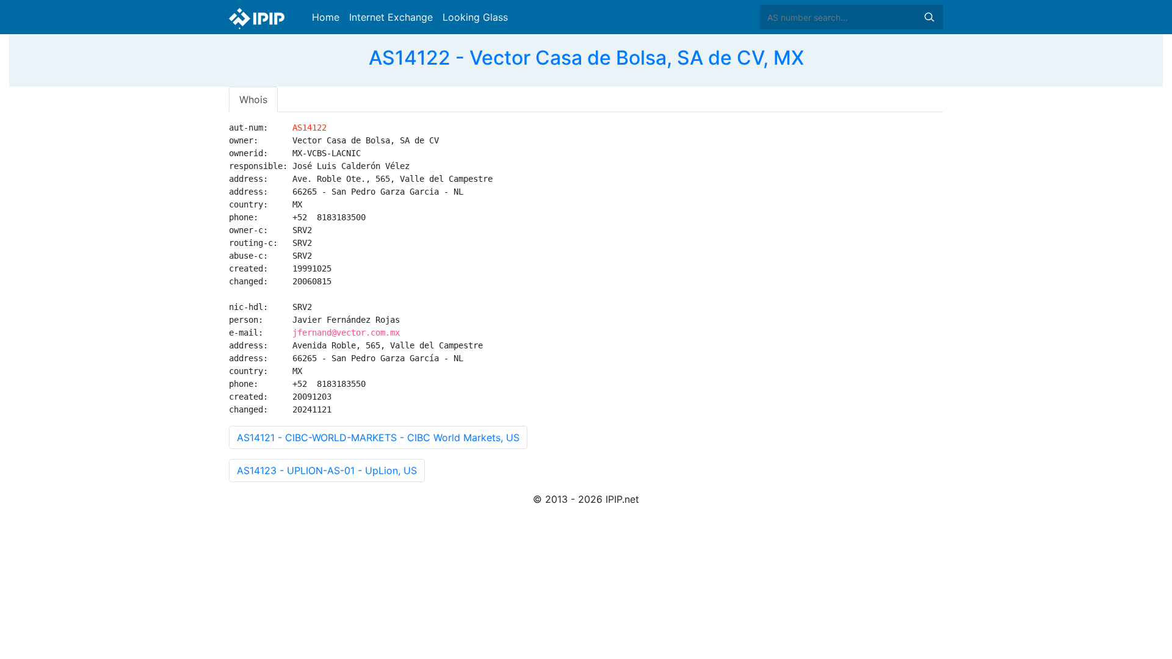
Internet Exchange (391, 17)
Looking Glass (475, 17)
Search (929, 17)
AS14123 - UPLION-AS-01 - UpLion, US (327, 470)
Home (325, 17)
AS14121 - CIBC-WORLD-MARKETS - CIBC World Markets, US (378, 437)
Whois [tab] (253, 99)
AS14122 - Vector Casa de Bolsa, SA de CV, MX (586, 58)
